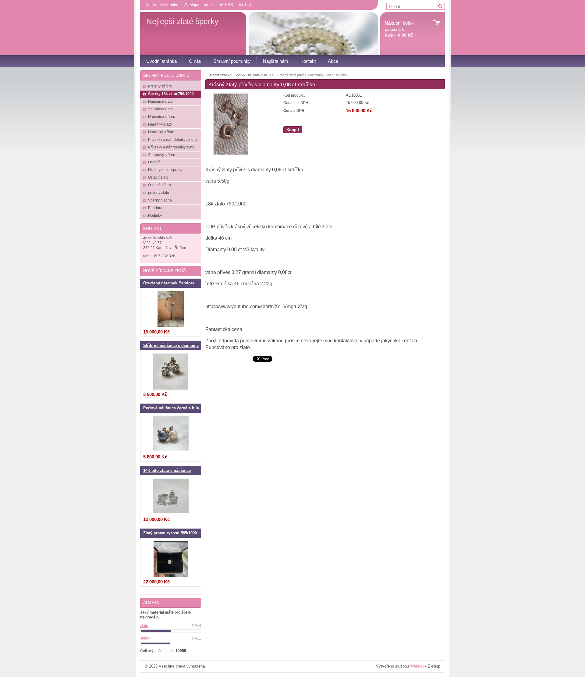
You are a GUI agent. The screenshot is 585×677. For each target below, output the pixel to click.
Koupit (292, 129)
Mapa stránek (202, 4)
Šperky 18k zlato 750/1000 (254, 75)
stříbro (145, 638)
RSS (229, 4)
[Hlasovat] (170, 630)
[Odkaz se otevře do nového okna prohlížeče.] (230, 153)
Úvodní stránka (164, 4)
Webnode (418, 666)
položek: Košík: (399, 29)
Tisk (248, 4)
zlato (144, 626)
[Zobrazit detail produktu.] (170, 309)
